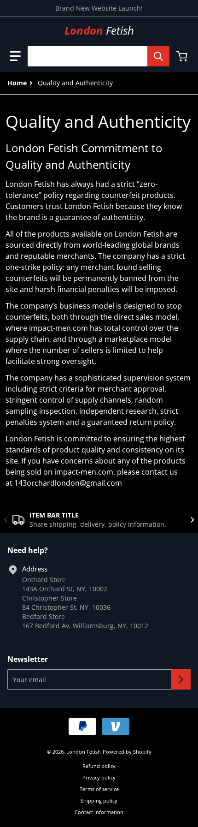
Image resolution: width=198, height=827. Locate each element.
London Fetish (83, 751)
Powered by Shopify (127, 751)
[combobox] (95, 56)
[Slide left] (5, 520)
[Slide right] (192, 520)
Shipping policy (99, 800)
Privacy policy (99, 777)
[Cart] (182, 56)
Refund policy (99, 765)
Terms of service (99, 788)
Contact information (99, 812)
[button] (15, 56)
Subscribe (181, 679)
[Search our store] (158, 56)
